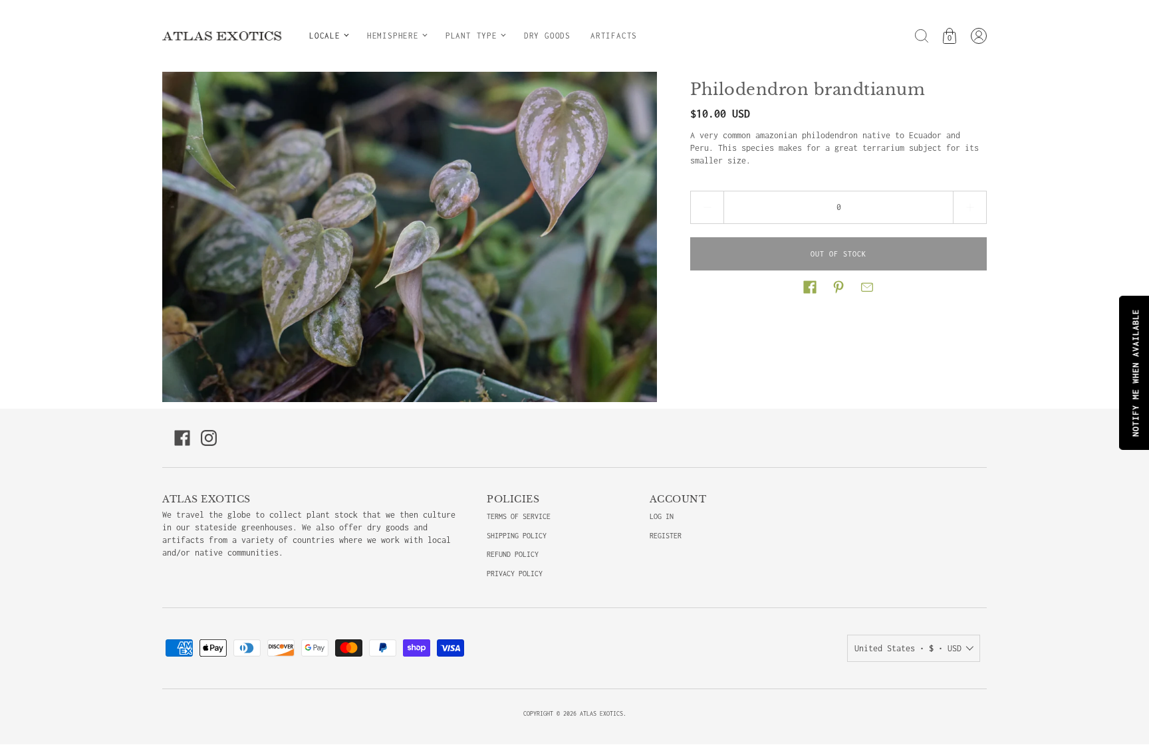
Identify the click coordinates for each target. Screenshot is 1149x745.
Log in (662, 516)
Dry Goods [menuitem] (547, 35)
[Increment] (970, 207)
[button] (810, 287)
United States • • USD (907, 648)
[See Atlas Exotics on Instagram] (209, 438)
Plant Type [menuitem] (471, 35)
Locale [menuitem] (324, 35)
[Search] (921, 36)
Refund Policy (513, 554)
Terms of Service (519, 516)
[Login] (978, 36)
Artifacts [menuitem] (613, 35)
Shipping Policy (517, 536)
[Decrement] (706, 207)
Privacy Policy (515, 574)
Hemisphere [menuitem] (393, 35)
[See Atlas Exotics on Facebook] (182, 438)
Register (666, 536)
